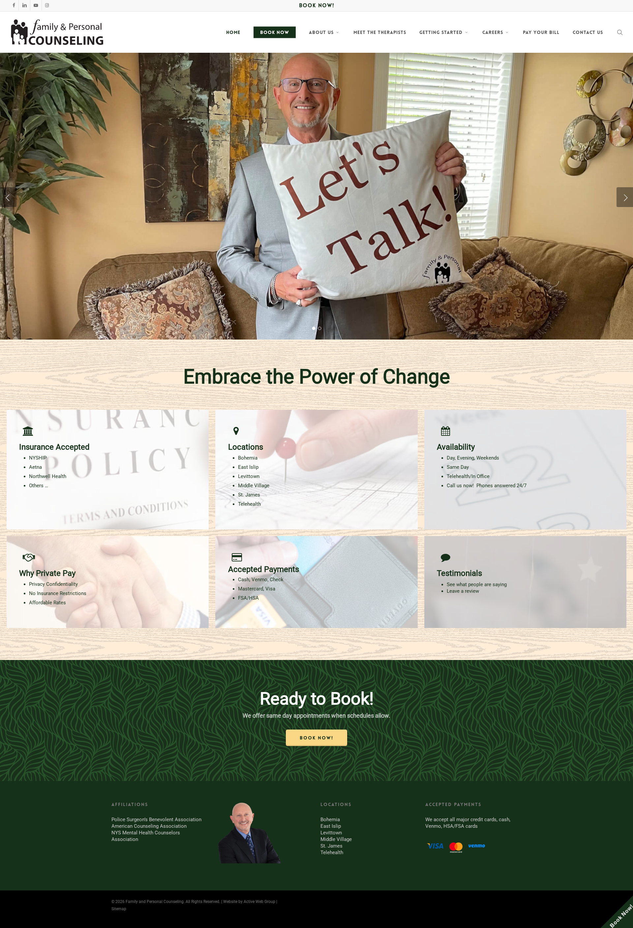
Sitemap (118, 909)
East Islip (330, 826)
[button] (316, 738)
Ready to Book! (317, 699)
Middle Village (336, 839)
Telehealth (331, 852)
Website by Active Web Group (249, 901)
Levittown (331, 833)
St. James (331, 846)
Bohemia (330, 820)
